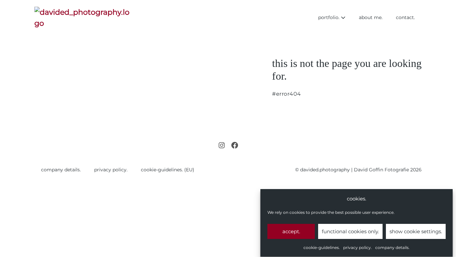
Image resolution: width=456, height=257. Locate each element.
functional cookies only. (350, 231)
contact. (405, 17)
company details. (392, 247)
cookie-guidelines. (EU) (167, 170)
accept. (291, 231)
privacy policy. (357, 247)
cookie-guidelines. (321, 247)
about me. (371, 17)
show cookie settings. (416, 231)
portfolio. (329, 17)
